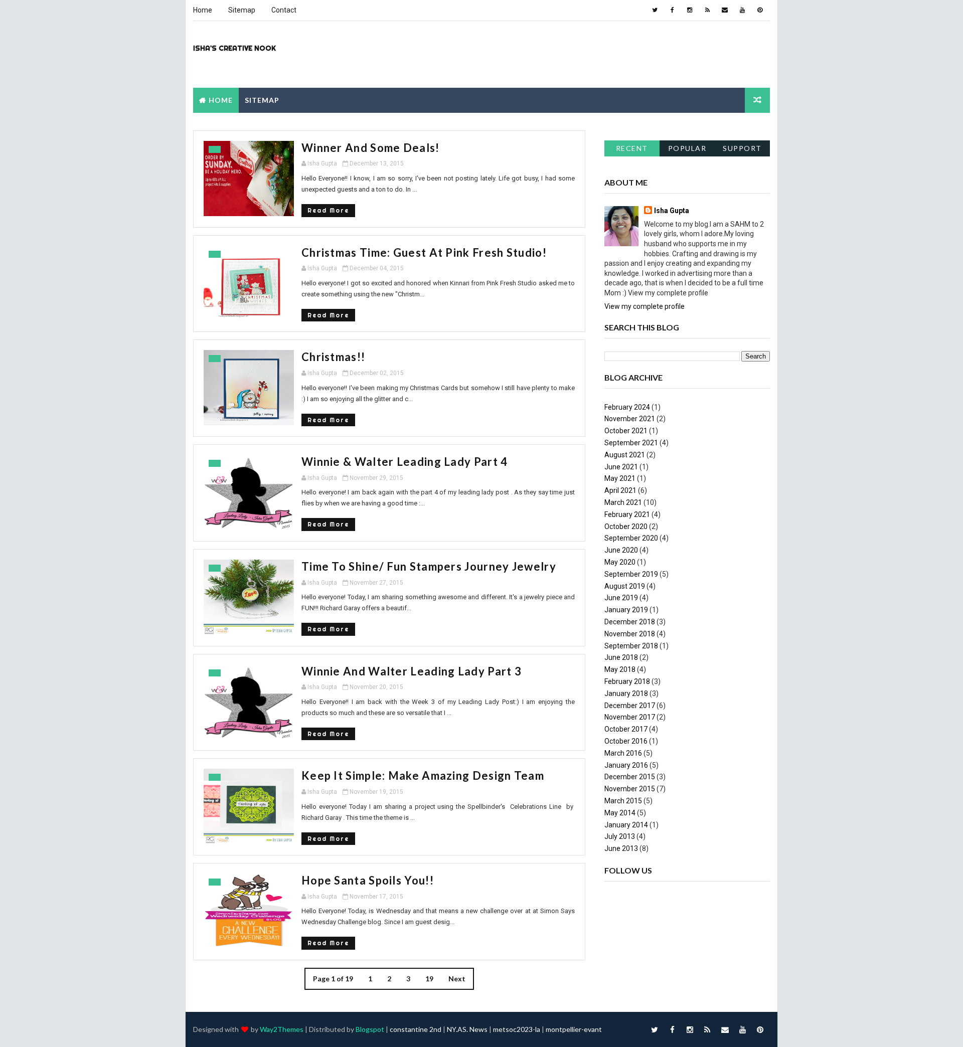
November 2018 (629, 634)
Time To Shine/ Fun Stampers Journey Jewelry (428, 566)
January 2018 (626, 693)
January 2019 (626, 610)
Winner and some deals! (370, 147)
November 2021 (629, 419)
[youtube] (742, 10)
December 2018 (629, 622)
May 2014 (619, 813)
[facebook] (672, 10)
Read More (328, 210)
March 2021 (623, 502)
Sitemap (241, 10)
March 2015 (623, 801)
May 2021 (619, 478)
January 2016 (626, 765)
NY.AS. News (467, 1029)
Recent (632, 148)
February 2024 (627, 407)
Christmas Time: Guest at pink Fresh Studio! (424, 252)
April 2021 (620, 490)
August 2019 (624, 586)
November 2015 (629, 789)
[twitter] (654, 10)
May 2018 (619, 669)
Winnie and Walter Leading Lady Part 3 (411, 671)
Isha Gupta (671, 211)
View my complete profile (644, 306)
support (742, 148)
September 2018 (631, 646)
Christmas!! (333, 357)
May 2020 (619, 562)
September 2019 (631, 574)
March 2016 (623, 753)
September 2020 (631, 538)
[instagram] (689, 10)
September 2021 (631, 443)
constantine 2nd (415, 1029)
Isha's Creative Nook (234, 48)
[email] (724, 10)
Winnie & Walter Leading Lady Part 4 (404, 461)
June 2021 (621, 467)
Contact (283, 10)
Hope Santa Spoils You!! (367, 880)
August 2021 (624, 455)
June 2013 (621, 848)
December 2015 (629, 777)
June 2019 (621, 598)
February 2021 (627, 514)
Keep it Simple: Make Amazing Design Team (422, 775)
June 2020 (621, 550)
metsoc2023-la (516, 1029)
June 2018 (621, 657)
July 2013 (619, 836)
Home (202, 10)
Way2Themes (281, 1029)
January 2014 (626, 825)
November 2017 (629, 717)
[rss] (707, 10)
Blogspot (370, 1029)
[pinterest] (759, 10)
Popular (687, 148)
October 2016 (626, 741)
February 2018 (627, 681)
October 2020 (626, 526)
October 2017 (626, 729)
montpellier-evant (574, 1029)
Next (456, 978)
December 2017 (629, 706)
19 (429, 978)
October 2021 (626, 431)
